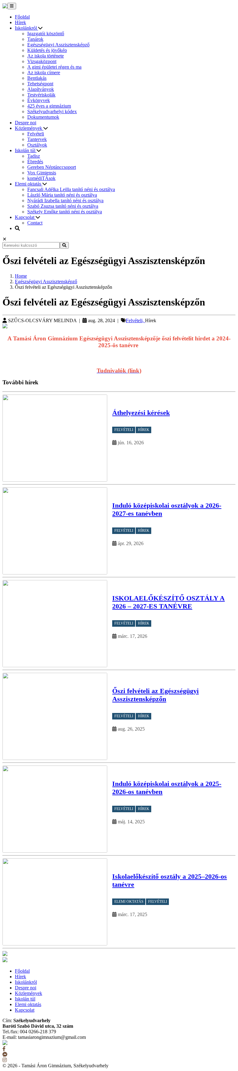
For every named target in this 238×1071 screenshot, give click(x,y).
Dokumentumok (43, 117)
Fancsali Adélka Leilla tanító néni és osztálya (71, 189)
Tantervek (37, 139)
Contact (34, 222)
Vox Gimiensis (41, 172)
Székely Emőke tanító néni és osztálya (64, 211)
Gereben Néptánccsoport (51, 167)
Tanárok (35, 39)
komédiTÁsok (41, 178)
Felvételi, (135, 320)
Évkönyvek (38, 100)
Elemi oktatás (28, 183)
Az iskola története (45, 55)
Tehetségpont (40, 83)
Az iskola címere (43, 72)
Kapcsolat (25, 217)
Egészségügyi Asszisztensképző (58, 44)
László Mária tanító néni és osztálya (62, 195)
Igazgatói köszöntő (45, 33)
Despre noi (25, 122)
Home (21, 276)
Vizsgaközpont (41, 61)
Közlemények (29, 128)
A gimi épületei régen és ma (54, 67)
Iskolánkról (26, 28)
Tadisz (33, 156)
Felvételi (35, 133)
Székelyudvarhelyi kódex (52, 111)
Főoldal (22, 16)
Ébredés (35, 161)
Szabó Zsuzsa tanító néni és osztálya (62, 206)
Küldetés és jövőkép (47, 50)
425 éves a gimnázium (49, 106)
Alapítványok (40, 89)
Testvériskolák (41, 94)
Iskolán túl (26, 150)
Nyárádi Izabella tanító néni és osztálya (65, 200)
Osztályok (37, 144)
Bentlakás (36, 78)
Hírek (20, 22)
